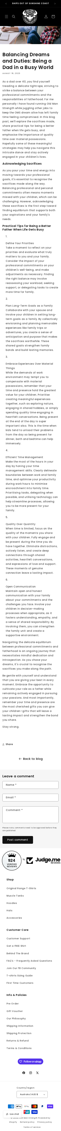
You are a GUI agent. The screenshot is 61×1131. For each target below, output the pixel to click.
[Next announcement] (55, 3)
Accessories (14, 917)
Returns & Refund (18, 1040)
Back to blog (33, 759)
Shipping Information (20, 1026)
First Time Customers (20, 983)
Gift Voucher (15, 1011)
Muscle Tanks (15, 895)
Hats (9, 910)
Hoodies (12, 903)
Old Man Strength (28, 1118)
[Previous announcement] (6, 3)
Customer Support (18, 938)
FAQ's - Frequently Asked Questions (29, 960)
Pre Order (13, 1003)
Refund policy (27, 1122)
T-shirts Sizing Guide (20, 975)
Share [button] (9, 744)
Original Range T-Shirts (21, 888)
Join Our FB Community (21, 968)
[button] (6, 16)
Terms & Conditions (19, 1048)
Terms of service (32, 1127)
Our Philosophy (16, 1018)
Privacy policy (44, 1122)
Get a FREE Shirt (16, 946)
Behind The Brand (18, 953)
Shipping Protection (19, 1033)
